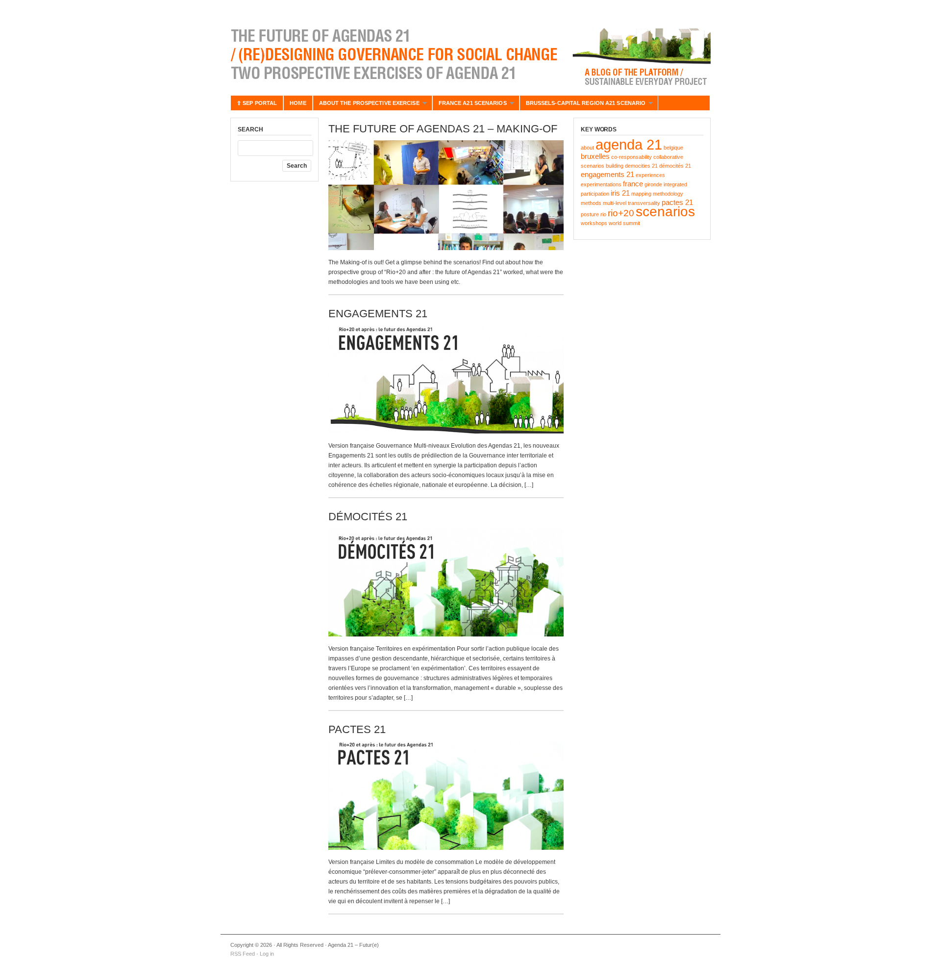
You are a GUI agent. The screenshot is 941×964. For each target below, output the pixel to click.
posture (590, 214)
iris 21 (620, 193)
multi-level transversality (631, 203)
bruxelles (595, 156)
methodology (668, 194)
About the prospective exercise (366, 105)
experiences (650, 175)
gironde (653, 184)
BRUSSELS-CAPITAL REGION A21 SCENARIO (583, 105)
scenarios (665, 211)
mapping (641, 194)
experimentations (601, 184)
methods (591, 203)
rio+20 (621, 213)
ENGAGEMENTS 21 (377, 313)
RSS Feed (242, 954)
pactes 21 (677, 202)
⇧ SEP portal (257, 103)
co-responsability (631, 157)
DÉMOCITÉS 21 (367, 516)
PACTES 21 (357, 729)
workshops (594, 223)
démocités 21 (675, 166)
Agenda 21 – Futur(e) (470, 54)
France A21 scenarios (469, 105)
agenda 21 (628, 144)
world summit (624, 223)
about (587, 148)
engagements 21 (607, 174)
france (633, 183)
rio (603, 214)
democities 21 (641, 166)
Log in (267, 954)
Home (298, 103)
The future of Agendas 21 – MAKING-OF (442, 129)
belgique (673, 148)
